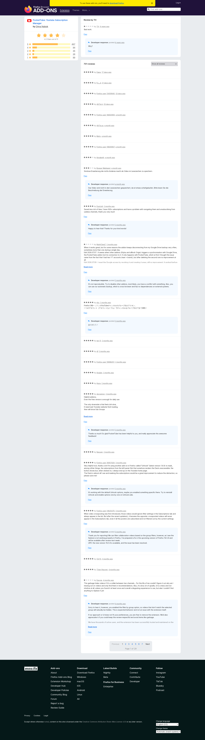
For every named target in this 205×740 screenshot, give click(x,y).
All (78, 699)
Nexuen (100, 452)
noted (46, 722)
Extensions (65, 10)
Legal (46, 716)
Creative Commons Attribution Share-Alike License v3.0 (104, 722)
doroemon (101, 394)
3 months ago (121, 463)
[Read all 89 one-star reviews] (51, 57)
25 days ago (109, 104)
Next (148, 644)
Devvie (99, 580)
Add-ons (55, 668)
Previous (115, 644)
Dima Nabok (42, 26)
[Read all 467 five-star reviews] (51, 44)
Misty (99, 136)
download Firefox (117, 3)
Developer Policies (60, 690)
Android (81, 690)
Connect (134, 672)
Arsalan (99, 373)
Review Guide (57, 707)
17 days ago (106, 72)
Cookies (37, 716)
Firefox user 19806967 (106, 147)
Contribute (135, 677)
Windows (81, 677)
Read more (88, 267)
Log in (178, 3)
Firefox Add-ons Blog (61, 677)
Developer (135, 681)
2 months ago (109, 206)
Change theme (162, 728)
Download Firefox (86, 672)
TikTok (159, 681)
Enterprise (108, 686)
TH (98, 26)
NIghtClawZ (101, 244)
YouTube (160, 677)
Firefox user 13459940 (106, 94)
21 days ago (107, 83)
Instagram (161, 672)
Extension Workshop (61, 681)
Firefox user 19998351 (105, 362)
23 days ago (120, 94)
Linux (79, 694)
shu (98, 303)
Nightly (106, 672)
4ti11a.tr (100, 104)
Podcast (160, 690)
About (54, 672)
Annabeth (100, 158)
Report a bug (57, 703)
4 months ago (114, 570)
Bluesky (160, 686)
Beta (105, 677)
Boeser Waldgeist (103, 168)
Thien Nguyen (102, 570)
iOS (78, 686)
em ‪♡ (99, 341)
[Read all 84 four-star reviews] (51, 47)
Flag (85, 34)
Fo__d (99, 83)
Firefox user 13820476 (106, 511)
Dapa (99, 72)
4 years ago (104, 26)
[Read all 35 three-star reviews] (51, 51)
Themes (75, 10)
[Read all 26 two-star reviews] (51, 54)
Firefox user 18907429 (106, 463)
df (97, 351)
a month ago (121, 115)
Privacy (27, 716)
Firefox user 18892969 (106, 115)
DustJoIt (100, 206)
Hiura (99, 383)
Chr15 (99, 559)
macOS (80, 681)
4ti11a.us (100, 126)
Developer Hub (58, 686)
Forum (54, 699)
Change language (163, 721)
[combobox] (164, 9)
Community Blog (59, 694)
